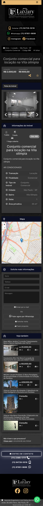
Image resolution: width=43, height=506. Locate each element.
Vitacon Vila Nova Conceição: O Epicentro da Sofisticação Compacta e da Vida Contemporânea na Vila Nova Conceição (21, 417)
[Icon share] (17, 490)
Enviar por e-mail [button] (22, 307)
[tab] (10, 86)
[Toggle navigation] (37, 2)
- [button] (4, 227)
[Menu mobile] (4, 2)
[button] (6, 102)
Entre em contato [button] (22, 454)
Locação (14, 48)
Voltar (37, 50)
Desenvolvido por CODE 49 (21, 505)
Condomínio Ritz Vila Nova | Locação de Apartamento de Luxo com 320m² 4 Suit (19, 359)
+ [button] (4, 224)
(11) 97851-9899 (28, 33)
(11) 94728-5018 (27, 28)
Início (7, 48)
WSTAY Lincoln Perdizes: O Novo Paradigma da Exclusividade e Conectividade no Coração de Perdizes (21, 376)
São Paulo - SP (25, 48)
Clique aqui (8, 441)
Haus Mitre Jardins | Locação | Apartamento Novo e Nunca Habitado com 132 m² (20, 342)
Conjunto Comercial (12, 50)
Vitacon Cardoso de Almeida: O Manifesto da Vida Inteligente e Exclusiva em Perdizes (21, 391)
